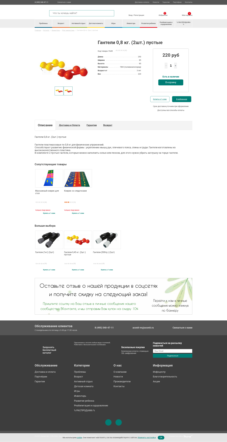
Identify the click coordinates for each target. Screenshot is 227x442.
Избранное (163, 14)
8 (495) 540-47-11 (104, 327)
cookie (79, 437)
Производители (122, 381)
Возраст (61, 23)
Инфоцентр (159, 371)
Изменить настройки (147, 437)
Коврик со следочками (75, 191)
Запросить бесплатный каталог (49, 350)
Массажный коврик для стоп (47, 192)
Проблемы (43, 23)
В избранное (181, 99)
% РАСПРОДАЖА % (183, 23)
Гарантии (166, 2)
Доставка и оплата (142, 2)
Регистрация (139, 15)
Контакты (188, 2)
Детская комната (96, 23)
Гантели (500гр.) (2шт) (104, 252)
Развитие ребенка (148, 23)
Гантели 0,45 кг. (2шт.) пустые (75, 253)
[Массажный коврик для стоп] (49, 178)
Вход (130, 15)
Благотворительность (165, 376)
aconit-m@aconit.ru (143, 327)
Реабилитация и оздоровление (166, 23)
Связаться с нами (64, 2)
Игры (113, 23)
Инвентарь (131, 23)
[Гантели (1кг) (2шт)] (49, 240)
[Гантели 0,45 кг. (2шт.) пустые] (78, 240)
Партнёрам (177, 2)
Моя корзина (187, 14)
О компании (120, 371)
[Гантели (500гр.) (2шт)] (107, 240)
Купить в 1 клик (160, 99)
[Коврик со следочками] (78, 178)
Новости (156, 2)
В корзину (170, 82)
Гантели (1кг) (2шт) (44, 252)
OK (161, 437)
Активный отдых (78, 23)
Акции (156, 381)
